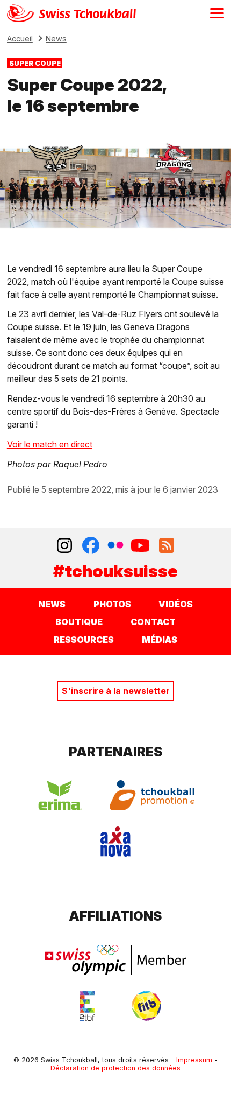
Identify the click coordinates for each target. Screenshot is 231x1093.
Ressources (84, 639)
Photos (112, 604)
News (56, 38)
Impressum (194, 1060)
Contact (153, 621)
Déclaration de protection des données (115, 1068)
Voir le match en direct (49, 444)
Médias (159, 639)
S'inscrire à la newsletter (116, 690)
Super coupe (35, 63)
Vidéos (175, 604)
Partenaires (116, 752)
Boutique (79, 621)
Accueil (20, 38)
